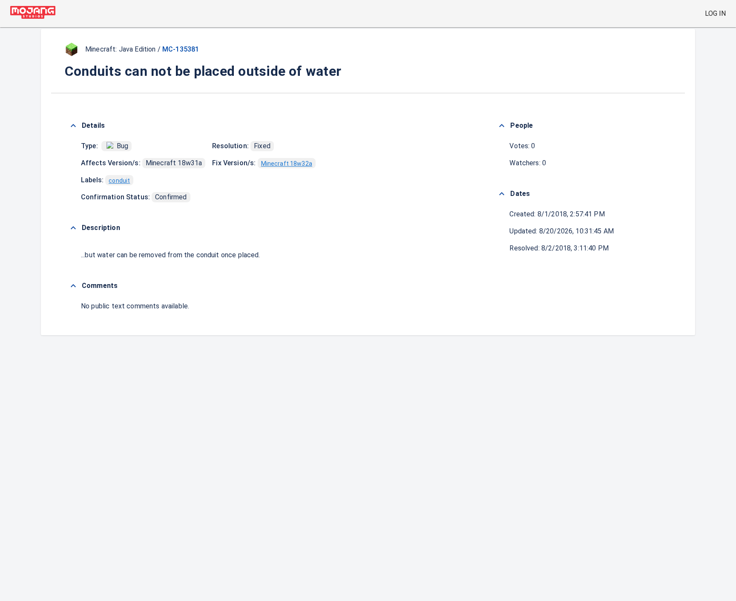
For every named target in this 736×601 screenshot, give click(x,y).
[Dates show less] (501, 193)
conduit (119, 180)
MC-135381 (180, 49)
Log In (715, 13)
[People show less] (501, 125)
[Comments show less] (73, 285)
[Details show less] (73, 125)
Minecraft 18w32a (286, 163)
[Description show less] (73, 227)
